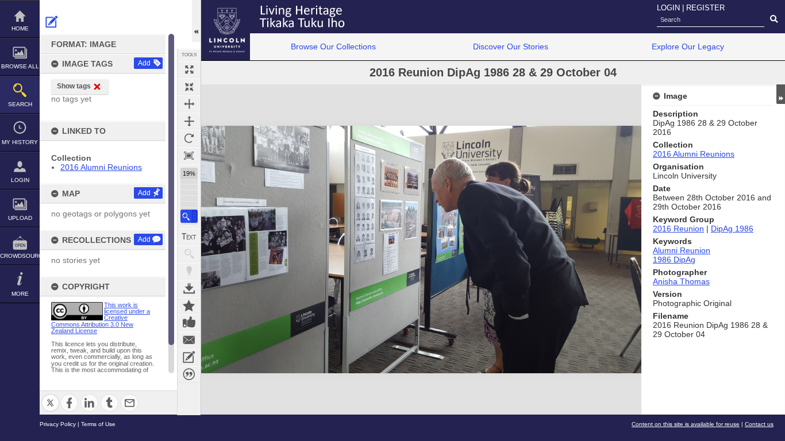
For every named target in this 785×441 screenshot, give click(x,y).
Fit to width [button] (189, 104)
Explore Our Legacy (688, 46)
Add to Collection (189, 305)
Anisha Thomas (681, 281)
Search (20, 104)
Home (20, 28)
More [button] (20, 294)
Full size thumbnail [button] (189, 69)
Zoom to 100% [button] (189, 155)
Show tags (74, 86)
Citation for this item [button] (189, 374)
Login (20, 180)
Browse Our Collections (333, 46)
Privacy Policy (58, 424)
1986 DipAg (674, 259)
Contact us (759, 424)
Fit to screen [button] (189, 86)
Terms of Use (98, 424)
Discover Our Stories (510, 46)
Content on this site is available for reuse (686, 424)
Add (144, 63)
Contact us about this (189, 340)
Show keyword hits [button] (189, 253)
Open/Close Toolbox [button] (196, 21)
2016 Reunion (678, 228)
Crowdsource (20, 256)
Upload (20, 218)
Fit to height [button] (189, 121)
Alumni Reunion (681, 250)
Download (189, 288)
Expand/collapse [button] (780, 94)
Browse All (20, 66)
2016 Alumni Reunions (101, 167)
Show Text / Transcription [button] (189, 236)
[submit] (773, 19)
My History (20, 142)
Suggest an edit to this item (51, 22)
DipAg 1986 (732, 228)
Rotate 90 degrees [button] (189, 138)
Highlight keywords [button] (189, 271)
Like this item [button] (189, 322)
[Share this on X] (50, 396)
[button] (189, 216)
